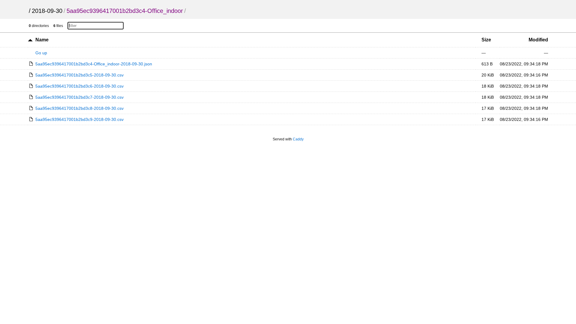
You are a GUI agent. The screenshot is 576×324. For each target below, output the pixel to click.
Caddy (298, 139)
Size (486, 39)
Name (42, 39)
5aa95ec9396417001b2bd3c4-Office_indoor (125, 11)
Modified (538, 39)
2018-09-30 (47, 11)
